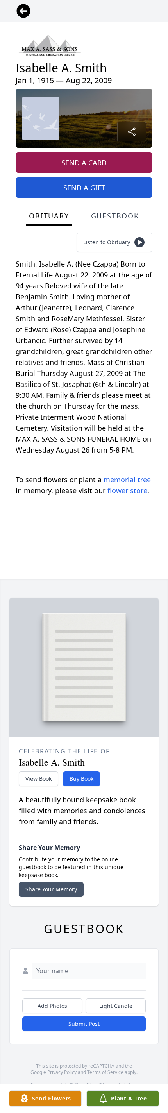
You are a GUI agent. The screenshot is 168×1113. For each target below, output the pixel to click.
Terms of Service (105, 1072)
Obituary (49, 215)
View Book (38, 778)
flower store (127, 490)
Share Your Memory (51, 889)
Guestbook (115, 215)
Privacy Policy (62, 1072)
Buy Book (81, 778)
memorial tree (127, 479)
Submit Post (84, 1023)
